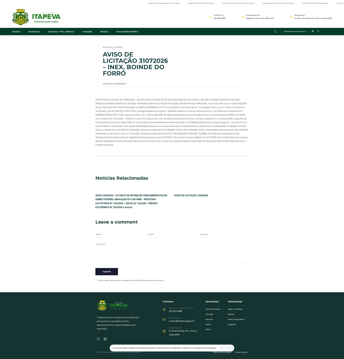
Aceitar (226, 348)
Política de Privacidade (222, 352)
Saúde (208, 324)
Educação (209, 314)
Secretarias (34, 31)
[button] (275, 31)
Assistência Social (213, 309)
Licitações (87, 31)
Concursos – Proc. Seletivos (61, 31)
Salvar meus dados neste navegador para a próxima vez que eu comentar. (131, 280)
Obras (208, 329)
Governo (16, 31)
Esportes (209, 319)
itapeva (123, 83)
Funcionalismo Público (127, 31)
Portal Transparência (236, 319)
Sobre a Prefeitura (235, 309)
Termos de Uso (241, 352)
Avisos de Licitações (113, 47)
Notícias (104, 31)
